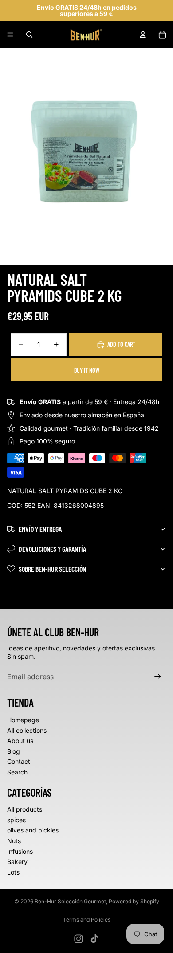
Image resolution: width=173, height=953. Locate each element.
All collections (27, 730)
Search (17, 772)
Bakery (17, 861)
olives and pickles (33, 830)
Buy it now (86, 370)
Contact (18, 761)
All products (24, 809)
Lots (13, 872)
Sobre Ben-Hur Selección (52, 568)
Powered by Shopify (134, 901)
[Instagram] (78, 939)
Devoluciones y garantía (52, 549)
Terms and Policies (86, 919)
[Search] (29, 34)
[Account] (143, 34)
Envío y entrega (40, 529)
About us (20, 740)
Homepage (23, 720)
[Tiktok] (94, 939)
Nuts (14, 840)
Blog (13, 751)
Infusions (20, 851)
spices (16, 820)
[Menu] (10, 34)
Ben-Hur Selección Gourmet (70, 901)
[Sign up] (157, 676)
